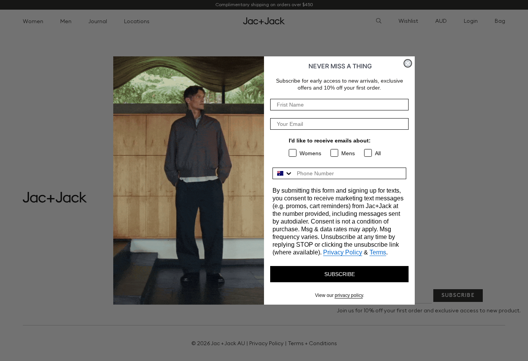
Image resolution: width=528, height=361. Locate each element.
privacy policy (349, 295)
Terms (378, 252)
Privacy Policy (342, 252)
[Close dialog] (408, 63)
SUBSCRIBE (339, 274)
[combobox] (283, 173)
